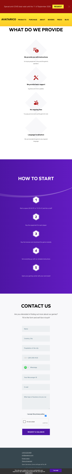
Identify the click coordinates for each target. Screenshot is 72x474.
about (42, 20)
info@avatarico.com (27, 455)
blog (67, 20)
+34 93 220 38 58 (26, 452)
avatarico (8, 19)
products (22, 20)
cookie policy (28, 473)
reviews (51, 20)
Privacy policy (26, 458)
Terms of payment (27, 461)
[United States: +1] (26, 358)
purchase (33, 20)
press (59, 20)
